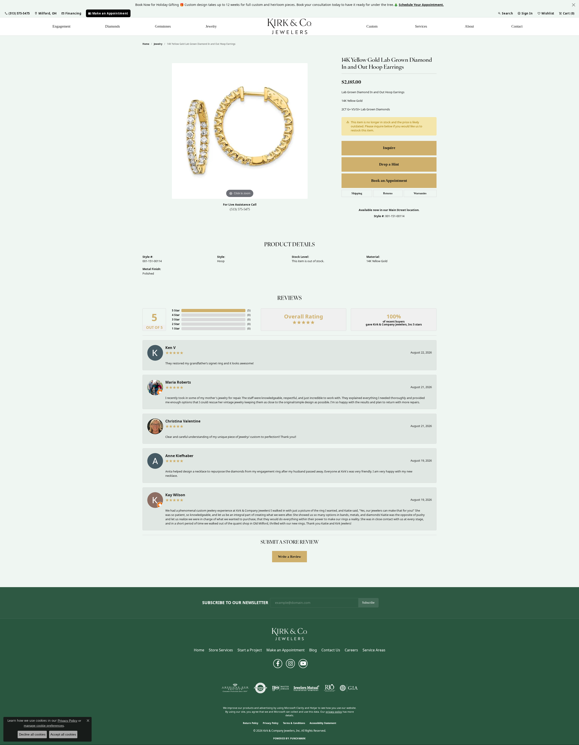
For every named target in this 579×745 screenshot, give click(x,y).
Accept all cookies (63, 734)
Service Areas (374, 650)
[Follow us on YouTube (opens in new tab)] (303, 663)
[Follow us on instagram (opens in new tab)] (290, 663)
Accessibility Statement (323, 723)
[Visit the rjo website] (329, 688)
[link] (45, 13)
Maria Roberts (178, 382)
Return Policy (250, 723)
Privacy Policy (270, 723)
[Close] (573, 5)
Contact (516, 26)
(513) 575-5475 (240, 209)
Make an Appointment (285, 650)
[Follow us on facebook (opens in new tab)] (277, 663)
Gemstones (163, 26)
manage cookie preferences (44, 725)
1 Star (176, 328)
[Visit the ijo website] (280, 688)
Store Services (221, 650)
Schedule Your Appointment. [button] (421, 4)
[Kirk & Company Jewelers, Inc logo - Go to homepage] (289, 26)
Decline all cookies (32, 734)
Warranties (420, 193)
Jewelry (211, 26)
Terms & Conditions (294, 723)
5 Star (176, 310)
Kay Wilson (175, 494)
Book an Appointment (389, 180)
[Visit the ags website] (235, 688)
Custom (371, 26)
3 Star (176, 319)
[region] (240, 131)
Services (421, 26)
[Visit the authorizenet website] (261, 688)
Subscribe (368, 602)
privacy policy (334, 711)
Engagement (61, 26)
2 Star (176, 324)
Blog (313, 650)
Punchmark (298, 738)
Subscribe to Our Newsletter (235, 602)
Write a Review (289, 556)
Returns (388, 193)
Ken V (170, 347)
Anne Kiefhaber (179, 455)
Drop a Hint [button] (389, 164)
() (249, 310)
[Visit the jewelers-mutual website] (306, 688)
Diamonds (112, 26)
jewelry (158, 43)
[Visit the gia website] (349, 688)
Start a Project (249, 650)
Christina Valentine (182, 421)
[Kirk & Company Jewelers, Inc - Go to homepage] (289, 633)
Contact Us (330, 650)
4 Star (176, 315)
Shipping (356, 193)
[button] (17, 13)
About (469, 26)
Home (145, 43)
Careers (351, 650)
